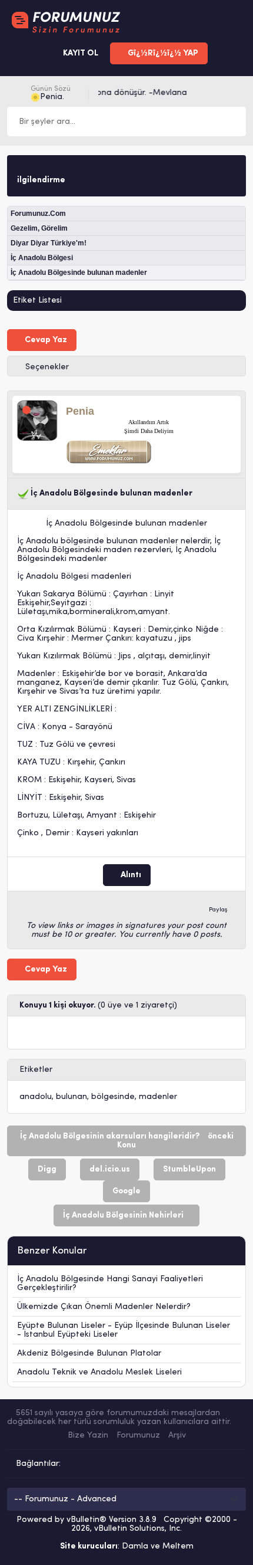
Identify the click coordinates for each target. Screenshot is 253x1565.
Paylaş (218, 910)
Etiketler (35, 1069)
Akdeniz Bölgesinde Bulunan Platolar (89, 1353)
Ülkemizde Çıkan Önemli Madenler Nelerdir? (104, 1306)
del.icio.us (109, 1169)
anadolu (35, 1096)
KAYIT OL (79, 53)
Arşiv (177, 1435)
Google (126, 1191)
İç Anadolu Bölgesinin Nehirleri (123, 1215)
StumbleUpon (189, 1169)
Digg (47, 1169)
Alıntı (130, 875)
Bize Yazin (88, 1435)
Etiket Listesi (37, 300)
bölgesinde (113, 1096)
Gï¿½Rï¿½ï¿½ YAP (162, 53)
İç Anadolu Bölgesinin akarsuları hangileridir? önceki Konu (127, 1141)
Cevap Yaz (45, 340)
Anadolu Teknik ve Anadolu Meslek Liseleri (99, 1372)
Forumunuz (138, 1435)
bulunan (71, 1096)
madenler (158, 1096)
